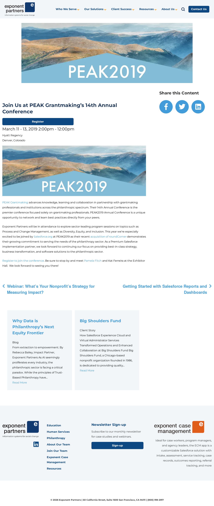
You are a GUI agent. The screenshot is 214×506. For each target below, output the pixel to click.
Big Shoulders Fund (101, 320)
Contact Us (199, 9)
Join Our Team (57, 450)
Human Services (58, 431)
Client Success (121, 9)
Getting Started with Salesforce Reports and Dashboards (165, 289)
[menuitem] (67, 9)
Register (38, 121)
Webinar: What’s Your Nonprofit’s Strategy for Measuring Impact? (51, 289)
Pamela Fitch (93, 260)
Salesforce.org (43, 236)
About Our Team (58, 444)
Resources (146, 9)
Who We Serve (66, 9)
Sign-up (117, 445)
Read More (19, 382)
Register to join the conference (23, 260)
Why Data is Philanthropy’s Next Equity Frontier (33, 326)
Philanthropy (56, 438)
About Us (168, 9)
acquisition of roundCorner (108, 236)
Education (54, 425)
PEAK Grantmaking (15, 202)
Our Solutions (93, 9)
